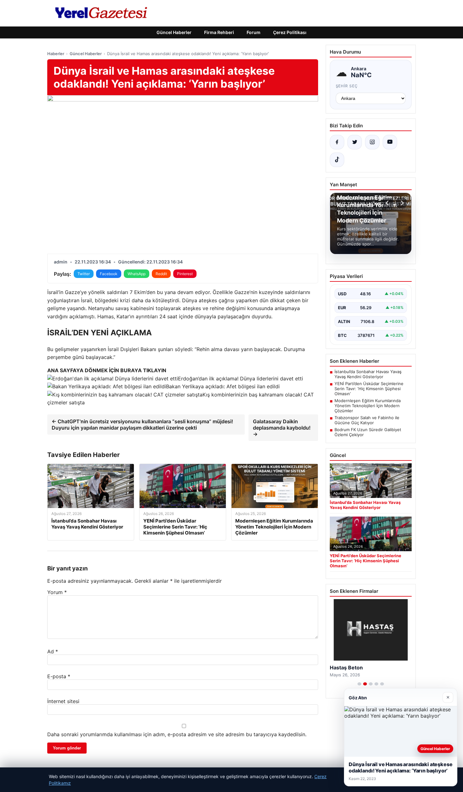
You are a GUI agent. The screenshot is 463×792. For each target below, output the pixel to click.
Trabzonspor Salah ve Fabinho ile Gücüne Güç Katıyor (366, 420)
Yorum (57, 592)
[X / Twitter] (354, 142)
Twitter (83, 273)
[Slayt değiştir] (359, 683)
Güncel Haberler (174, 32)
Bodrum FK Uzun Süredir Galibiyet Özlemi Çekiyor (367, 432)
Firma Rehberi (219, 32)
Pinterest (185, 273)
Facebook (108, 273)
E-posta (58, 676)
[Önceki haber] (388, 203)
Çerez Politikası (289, 32)
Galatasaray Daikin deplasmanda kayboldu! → (282, 427)
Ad (52, 651)
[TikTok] (337, 160)
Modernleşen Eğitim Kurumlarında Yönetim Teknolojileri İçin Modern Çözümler (367, 405)
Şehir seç (347, 86)
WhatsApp (137, 273)
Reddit (161, 273)
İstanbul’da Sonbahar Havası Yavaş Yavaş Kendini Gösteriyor (368, 374)
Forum (253, 32)
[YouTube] (390, 142)
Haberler (55, 53)
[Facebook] (337, 142)
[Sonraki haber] (401, 203)
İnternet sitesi (63, 701)
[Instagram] (372, 142)
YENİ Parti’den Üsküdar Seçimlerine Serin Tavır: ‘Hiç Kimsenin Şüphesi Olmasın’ (368, 388)
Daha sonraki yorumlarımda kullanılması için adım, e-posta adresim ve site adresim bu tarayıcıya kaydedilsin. (176, 734)
